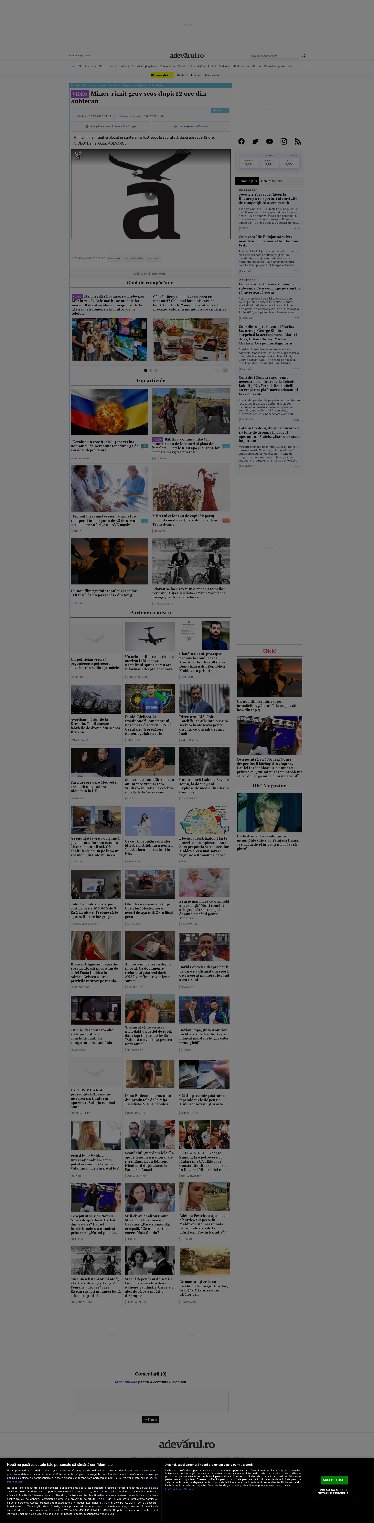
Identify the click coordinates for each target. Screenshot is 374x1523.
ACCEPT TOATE (334, 1480)
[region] (187, 1490)
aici (104, 1502)
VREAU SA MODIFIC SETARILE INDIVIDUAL (334, 1491)
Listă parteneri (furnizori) (180, 1489)
